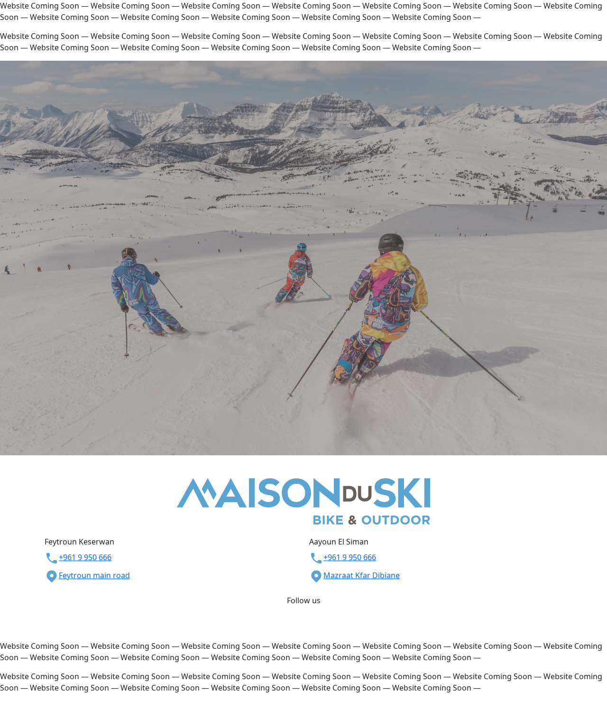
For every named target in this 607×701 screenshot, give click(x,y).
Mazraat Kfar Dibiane (361, 575)
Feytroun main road (94, 575)
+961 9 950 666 (85, 557)
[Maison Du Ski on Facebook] (299, 612)
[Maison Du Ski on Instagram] (308, 612)
